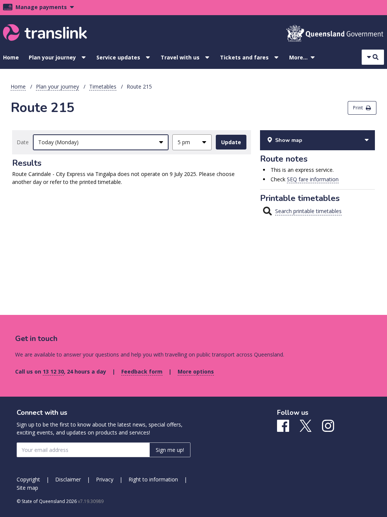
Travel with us (180, 57)
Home (11, 57)
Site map (27, 487)
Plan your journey (52, 57)
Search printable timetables (308, 211)
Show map (288, 140)
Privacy (104, 479)
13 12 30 (53, 371)
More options (196, 371)
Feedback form (142, 371)
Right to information (153, 479)
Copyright (28, 479)
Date (23, 142)
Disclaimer (68, 479)
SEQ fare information (313, 179)
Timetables (102, 86)
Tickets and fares (244, 57)
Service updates (118, 57)
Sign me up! (170, 449)
